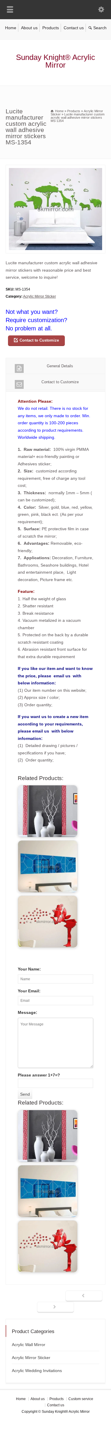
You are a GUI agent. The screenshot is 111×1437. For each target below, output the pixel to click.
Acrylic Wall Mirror (28, 1344)
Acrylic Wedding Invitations (37, 1370)
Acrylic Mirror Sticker (39, 296)
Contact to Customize (39, 340)
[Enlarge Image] (55, 168)
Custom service (80, 1399)
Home (10, 27)
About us (29, 27)
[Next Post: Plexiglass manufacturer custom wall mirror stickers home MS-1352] (55, 1307)
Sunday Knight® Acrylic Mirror (55, 61)
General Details (60, 366)
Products (50, 27)
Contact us (74, 27)
